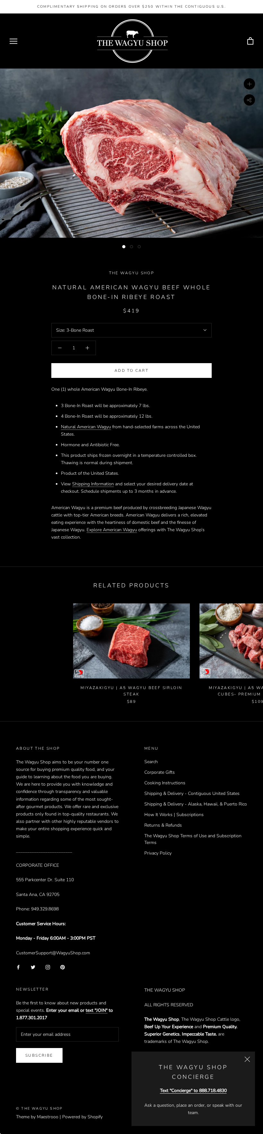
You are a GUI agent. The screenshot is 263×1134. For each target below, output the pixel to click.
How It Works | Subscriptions (174, 815)
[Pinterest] (62, 966)
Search (151, 762)
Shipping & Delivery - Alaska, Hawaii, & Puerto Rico (195, 804)
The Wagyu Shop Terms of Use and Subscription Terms (193, 839)
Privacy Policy (158, 853)
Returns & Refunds (163, 825)
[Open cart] (250, 41)
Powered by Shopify (82, 1117)
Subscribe (39, 1055)
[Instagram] (48, 966)
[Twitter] (33, 966)
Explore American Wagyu (112, 530)
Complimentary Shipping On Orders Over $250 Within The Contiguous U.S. (131, 6)
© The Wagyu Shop (39, 1108)
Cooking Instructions (164, 783)
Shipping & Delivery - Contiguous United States (192, 793)
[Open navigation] (13, 41)
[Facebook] (18, 966)
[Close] (247, 1059)
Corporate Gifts (159, 772)
